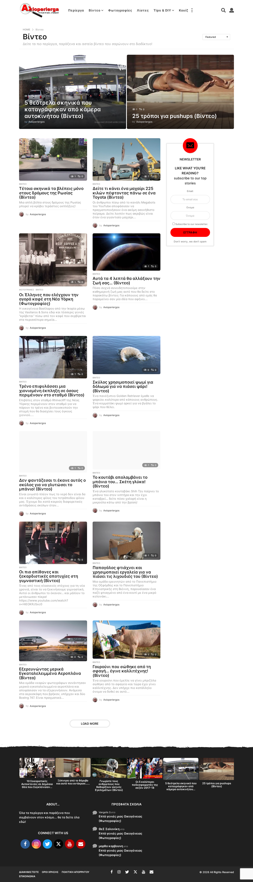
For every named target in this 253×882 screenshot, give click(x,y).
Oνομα (190, 207)
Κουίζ (183, 10)
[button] (192, 10)
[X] (58, 844)
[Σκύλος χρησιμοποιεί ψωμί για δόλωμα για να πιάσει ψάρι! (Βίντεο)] (127, 355)
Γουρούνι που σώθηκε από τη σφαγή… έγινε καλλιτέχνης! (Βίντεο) (122, 671)
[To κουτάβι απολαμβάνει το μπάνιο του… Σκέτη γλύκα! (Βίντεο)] (127, 450)
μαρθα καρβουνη (111, 846)
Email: (190, 191)
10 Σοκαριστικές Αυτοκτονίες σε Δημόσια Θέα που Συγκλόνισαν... (37, 784)
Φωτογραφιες (26, 290)
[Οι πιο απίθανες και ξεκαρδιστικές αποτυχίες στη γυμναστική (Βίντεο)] (53, 543)
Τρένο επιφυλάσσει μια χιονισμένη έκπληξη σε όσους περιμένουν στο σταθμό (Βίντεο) (51, 390)
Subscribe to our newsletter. (191, 224)
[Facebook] (25, 844)
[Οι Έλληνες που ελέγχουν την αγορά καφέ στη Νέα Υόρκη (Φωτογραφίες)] (53, 259)
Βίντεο (94, 10)
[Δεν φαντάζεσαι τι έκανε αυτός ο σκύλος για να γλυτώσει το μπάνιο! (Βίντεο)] (53, 451)
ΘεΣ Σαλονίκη (109, 829)
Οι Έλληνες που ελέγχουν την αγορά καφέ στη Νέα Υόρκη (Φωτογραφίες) (49, 299)
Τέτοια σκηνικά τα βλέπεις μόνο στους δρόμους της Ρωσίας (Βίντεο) (51, 193)
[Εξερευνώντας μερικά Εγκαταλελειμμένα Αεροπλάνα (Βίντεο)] (53, 640)
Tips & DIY (162, 10)
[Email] (80, 844)
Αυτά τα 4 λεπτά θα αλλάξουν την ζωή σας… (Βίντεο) (126, 280)
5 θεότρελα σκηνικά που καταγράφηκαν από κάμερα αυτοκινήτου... (181, 786)
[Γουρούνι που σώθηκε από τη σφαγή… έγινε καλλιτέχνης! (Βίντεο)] (127, 639)
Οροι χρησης (50, 871)
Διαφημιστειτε (29, 871)
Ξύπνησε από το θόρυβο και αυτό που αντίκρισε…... (73, 782)
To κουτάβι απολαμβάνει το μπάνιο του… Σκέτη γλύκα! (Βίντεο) (120, 481)
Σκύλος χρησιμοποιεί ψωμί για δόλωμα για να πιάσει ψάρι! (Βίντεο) (123, 386)
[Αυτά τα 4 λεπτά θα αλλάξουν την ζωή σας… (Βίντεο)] (127, 252)
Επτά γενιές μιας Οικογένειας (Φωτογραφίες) (120, 818)
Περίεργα (76, 10)
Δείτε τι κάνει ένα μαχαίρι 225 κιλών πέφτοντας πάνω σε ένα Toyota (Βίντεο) (124, 193)
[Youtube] (69, 844)
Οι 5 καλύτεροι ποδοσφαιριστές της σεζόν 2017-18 (145, 784)
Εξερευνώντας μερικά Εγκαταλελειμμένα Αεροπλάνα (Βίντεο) (50, 673)
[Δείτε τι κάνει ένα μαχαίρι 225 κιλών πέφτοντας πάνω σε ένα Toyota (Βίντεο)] (127, 159)
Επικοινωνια (27, 876)
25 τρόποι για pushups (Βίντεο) (174, 116)
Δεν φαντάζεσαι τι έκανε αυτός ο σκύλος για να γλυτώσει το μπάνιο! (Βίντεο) (52, 484)
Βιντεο (23, 184)
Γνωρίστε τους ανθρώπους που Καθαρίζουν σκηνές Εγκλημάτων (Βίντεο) (109, 785)
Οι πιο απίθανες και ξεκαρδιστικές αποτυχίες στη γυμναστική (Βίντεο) (48, 576)
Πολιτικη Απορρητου (75, 871)
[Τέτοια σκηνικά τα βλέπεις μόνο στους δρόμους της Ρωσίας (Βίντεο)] (53, 159)
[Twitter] (47, 844)
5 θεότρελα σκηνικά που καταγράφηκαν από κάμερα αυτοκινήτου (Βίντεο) (62, 109)
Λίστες (143, 10)
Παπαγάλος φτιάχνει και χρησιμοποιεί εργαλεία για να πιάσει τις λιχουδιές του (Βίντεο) (125, 572)
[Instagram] (36, 844)
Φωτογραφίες (120, 10)
